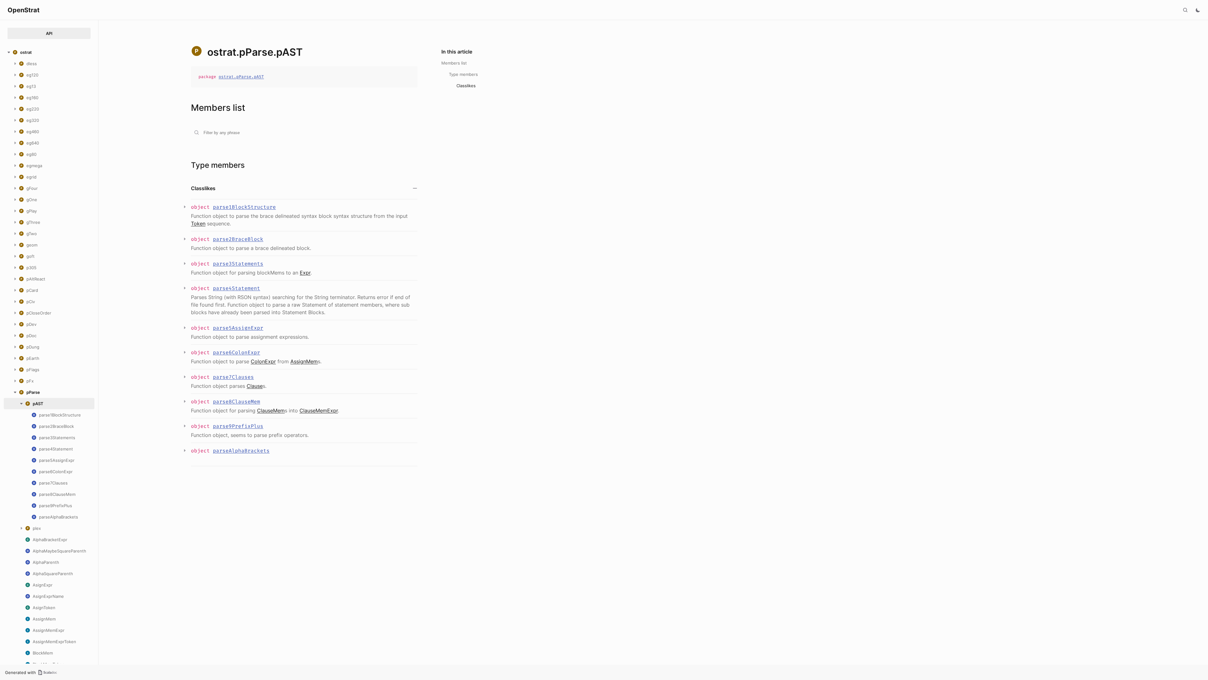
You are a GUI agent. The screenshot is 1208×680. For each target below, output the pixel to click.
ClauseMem (271, 410)
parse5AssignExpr (238, 328)
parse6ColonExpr (236, 352)
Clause (255, 386)
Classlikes (466, 85)
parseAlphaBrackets (241, 450)
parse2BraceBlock (238, 239)
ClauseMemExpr (318, 410)
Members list (454, 62)
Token (198, 223)
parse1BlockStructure (244, 207)
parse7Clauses (233, 377)
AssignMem (304, 361)
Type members (463, 74)
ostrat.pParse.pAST (241, 76)
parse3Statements (238, 263)
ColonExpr (263, 361)
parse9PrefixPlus (238, 426)
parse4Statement (236, 288)
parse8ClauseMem (236, 401)
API (49, 33)
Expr (305, 272)
